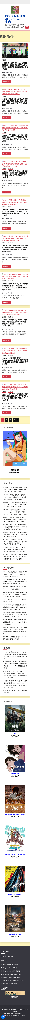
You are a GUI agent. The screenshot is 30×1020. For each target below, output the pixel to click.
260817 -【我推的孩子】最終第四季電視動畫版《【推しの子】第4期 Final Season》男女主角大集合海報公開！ (15, 534)
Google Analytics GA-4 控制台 (11, 971)
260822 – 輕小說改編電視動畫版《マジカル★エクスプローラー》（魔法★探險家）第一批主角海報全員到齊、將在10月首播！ (15, 512)
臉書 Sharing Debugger (10, 984)
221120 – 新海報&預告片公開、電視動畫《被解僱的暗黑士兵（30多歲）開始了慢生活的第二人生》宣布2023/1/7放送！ (14, 323)
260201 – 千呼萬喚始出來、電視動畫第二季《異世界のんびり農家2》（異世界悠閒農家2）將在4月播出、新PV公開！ (15, 138)
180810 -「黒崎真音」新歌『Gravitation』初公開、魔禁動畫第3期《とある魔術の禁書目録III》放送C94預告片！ (15, 361)
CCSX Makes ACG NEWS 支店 (15, 19)
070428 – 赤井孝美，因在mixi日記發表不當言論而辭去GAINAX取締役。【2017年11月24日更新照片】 (15, 654)
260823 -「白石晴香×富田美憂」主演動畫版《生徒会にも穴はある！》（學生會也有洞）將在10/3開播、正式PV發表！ (15, 504)
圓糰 (6, 681)
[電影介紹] (15, 731)
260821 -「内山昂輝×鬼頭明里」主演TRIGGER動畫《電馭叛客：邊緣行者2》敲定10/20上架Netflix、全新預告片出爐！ (15, 519)
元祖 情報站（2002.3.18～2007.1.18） (14, 980)
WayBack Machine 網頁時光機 (11, 977)
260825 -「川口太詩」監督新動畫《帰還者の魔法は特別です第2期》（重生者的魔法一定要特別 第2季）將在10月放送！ (15, 490)
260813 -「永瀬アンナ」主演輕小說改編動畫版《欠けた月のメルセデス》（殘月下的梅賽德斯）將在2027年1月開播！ (15, 557)
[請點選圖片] (15, 994)
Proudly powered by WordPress (13, 1013)
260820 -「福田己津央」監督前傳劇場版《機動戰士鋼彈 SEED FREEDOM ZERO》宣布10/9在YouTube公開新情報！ (15, 527)
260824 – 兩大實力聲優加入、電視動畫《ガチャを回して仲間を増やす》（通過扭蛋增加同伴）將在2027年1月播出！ (15, 497)
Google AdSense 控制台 (10, 968)
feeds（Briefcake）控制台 (10, 965)
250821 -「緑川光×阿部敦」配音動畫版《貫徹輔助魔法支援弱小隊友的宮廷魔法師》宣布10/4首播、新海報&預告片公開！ (15, 248)
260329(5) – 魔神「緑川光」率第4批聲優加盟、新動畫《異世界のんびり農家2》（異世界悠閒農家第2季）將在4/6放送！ (15, 66)
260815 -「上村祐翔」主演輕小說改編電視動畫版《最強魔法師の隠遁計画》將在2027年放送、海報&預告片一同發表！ (15, 542)
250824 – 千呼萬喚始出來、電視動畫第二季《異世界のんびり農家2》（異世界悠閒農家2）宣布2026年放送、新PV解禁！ (15, 212)
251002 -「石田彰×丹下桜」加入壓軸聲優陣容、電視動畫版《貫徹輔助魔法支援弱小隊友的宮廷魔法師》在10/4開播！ (15, 174)
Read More (6, 81)
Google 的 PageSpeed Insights (12, 974)
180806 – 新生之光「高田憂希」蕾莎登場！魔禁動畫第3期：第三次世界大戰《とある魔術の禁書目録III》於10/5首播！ (15, 397)
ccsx (6, 652)
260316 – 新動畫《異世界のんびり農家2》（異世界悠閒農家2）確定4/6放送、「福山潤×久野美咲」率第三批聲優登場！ (15, 102)
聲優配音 (10, 168)
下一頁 (16, 420)
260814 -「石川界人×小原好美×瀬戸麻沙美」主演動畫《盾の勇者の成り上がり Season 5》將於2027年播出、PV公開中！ (15, 549)
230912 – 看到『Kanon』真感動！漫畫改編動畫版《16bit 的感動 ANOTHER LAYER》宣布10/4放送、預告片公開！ (15, 287)
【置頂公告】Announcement (19, 690)
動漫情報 (4, 60)
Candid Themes (20, 1016)
